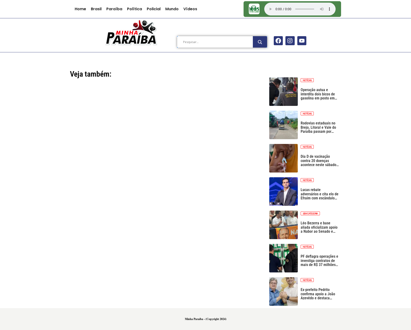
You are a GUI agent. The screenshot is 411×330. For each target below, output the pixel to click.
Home (80, 9)
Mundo (172, 9)
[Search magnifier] (260, 42)
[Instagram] (289, 40)
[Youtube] (301, 40)
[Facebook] (278, 40)
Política (134, 9)
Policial (154, 9)
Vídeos (190, 9)
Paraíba (114, 9)
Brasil (96, 9)
